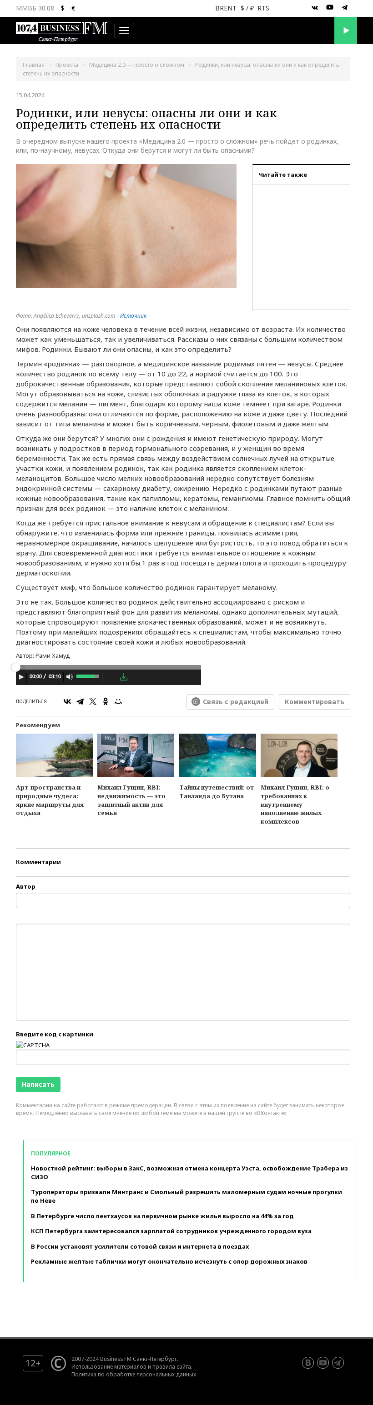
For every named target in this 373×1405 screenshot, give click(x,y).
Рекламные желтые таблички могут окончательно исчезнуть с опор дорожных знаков (169, 1261)
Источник (133, 316)
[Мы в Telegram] (345, 8)
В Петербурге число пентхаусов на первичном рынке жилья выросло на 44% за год (162, 1216)
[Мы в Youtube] (330, 8)
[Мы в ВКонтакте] (315, 8)
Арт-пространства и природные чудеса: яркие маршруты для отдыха (50, 800)
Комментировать (314, 701)
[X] (92, 701)
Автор (25, 886)
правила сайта (171, 1366)
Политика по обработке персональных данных (133, 1374)
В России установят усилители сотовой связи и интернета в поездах (140, 1246)
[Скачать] (123, 676)
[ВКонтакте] (67, 701)
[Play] (21, 676)
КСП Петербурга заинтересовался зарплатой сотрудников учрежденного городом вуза (171, 1231)
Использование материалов (108, 1366)
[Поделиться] (111, 677)
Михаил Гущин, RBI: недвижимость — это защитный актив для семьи (131, 800)
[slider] (88, 675)
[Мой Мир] (118, 701)
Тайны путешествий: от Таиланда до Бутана (216, 791)
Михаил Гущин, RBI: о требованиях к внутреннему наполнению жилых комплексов (295, 804)
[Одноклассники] (105, 701)
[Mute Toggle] (69, 676)
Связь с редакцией (235, 701)
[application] (108, 678)
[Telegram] (80, 701)
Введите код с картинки (54, 1034)
